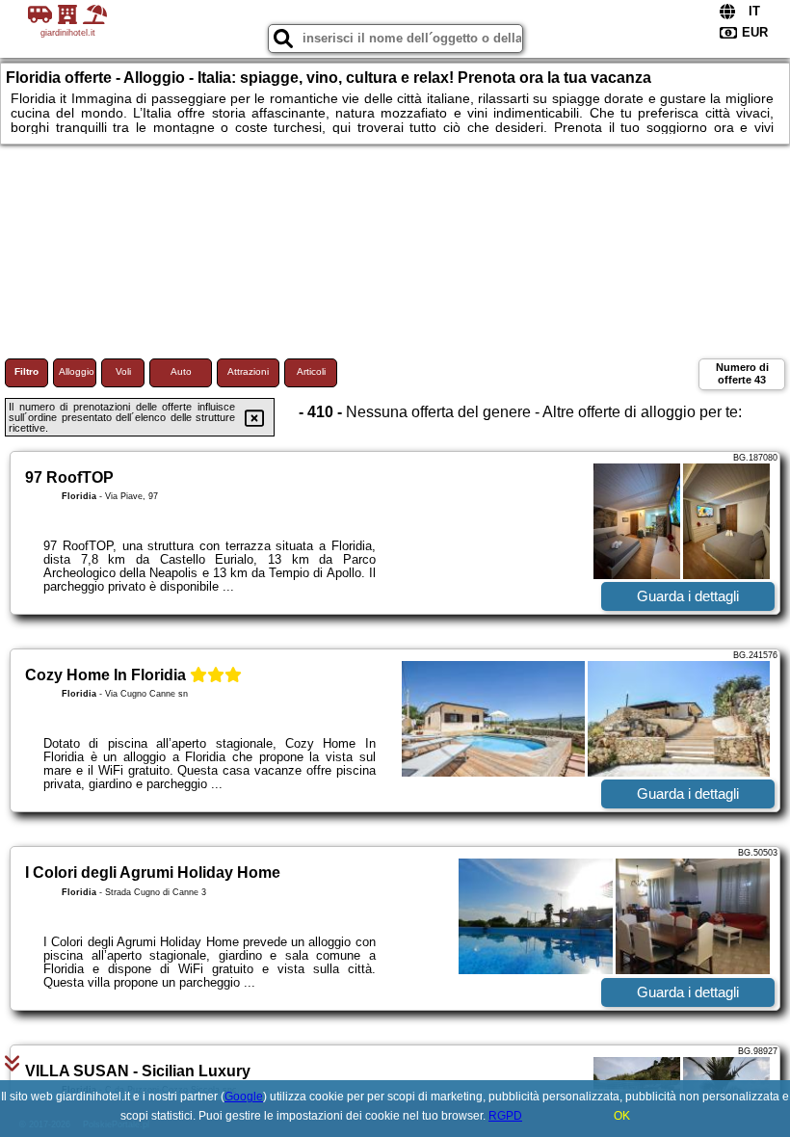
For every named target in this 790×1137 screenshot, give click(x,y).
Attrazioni (248, 371)
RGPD (505, 1116)
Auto (181, 371)
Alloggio (76, 371)
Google (243, 1096)
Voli (123, 371)
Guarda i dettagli (688, 596)
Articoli (311, 371)
